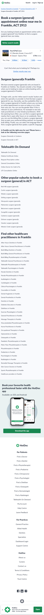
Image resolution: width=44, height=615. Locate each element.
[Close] (2, 609)
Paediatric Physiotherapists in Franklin (13, 341)
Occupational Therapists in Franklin (12, 330)
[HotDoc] (6, 3)
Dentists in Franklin (7, 301)
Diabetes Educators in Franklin (11, 305)
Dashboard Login (22, 541)
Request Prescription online (10, 160)
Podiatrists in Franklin (8, 352)
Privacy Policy (22, 575)
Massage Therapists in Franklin (11, 319)
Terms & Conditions (22, 570)
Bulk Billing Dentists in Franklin (11, 250)
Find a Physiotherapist (22, 465)
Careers (22, 562)
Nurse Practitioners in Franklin (11, 326)
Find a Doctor (22, 457)
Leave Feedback (22, 512)
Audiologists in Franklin (8, 279)
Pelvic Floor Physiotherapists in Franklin (14, 345)
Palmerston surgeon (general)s (11, 205)
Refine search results (10, 43)
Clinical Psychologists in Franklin (11, 286)
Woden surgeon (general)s (9, 194)
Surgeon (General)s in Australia (9, 8)
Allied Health (22, 528)
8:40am (34, 60)
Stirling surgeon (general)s (9, 197)
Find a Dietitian (22, 482)
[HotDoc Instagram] (26, 591)
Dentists (22, 533)
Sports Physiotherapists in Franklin (12, 370)
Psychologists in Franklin (9, 356)
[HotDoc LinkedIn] (22, 591)
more (39, 60)
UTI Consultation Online (9, 170)
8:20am (24, 60)
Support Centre (22, 546)
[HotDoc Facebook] (18, 591)
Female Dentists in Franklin (10, 272)
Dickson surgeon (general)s (10, 219)
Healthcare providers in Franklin (11, 374)
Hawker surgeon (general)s (9, 223)
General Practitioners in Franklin (11, 316)
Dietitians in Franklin (8, 308)
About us (22, 557)
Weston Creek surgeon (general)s (12, 227)
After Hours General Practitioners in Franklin (15, 246)
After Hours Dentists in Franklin (11, 243)
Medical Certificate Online (9, 156)
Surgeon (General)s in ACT (27, 8)
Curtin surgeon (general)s (9, 190)
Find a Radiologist (22, 495)
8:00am (14, 60)
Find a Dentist (22, 461)
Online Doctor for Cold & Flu (10, 167)
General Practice (22, 524)
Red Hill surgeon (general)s (9, 186)
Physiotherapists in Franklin (10, 348)
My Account (22, 504)
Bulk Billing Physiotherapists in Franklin (13, 257)
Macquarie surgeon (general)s (10, 201)
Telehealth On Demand (8, 152)
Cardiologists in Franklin (9, 283)
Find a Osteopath (22, 487)
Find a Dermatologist (22, 491)
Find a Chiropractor (22, 474)
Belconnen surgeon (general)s (10, 208)
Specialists (22, 537)
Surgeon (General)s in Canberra (11, 136)
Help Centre (22, 508)
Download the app (22, 431)
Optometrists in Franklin (9, 334)
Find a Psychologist (22, 478)
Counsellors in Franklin (8, 290)
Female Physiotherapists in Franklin (12, 275)
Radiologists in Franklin (8, 359)
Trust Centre (22, 579)
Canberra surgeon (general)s (10, 216)
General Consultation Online (10, 163)
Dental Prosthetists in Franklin (11, 297)
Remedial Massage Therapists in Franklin (14, 363)
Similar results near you (22, 71)
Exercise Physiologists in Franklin (11, 312)
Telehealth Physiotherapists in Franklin (13, 264)
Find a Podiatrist (22, 469)
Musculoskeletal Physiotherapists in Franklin (15, 323)
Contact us (22, 566)
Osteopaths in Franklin (8, 337)
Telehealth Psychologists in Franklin (12, 268)
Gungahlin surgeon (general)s (10, 212)
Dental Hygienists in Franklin (10, 294)
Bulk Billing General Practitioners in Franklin (15, 253)
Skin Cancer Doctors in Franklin (11, 367)
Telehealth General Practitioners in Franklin (15, 261)
